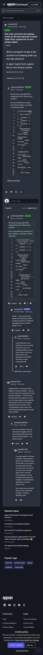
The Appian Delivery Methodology (16, 546)
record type (19, 567)
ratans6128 (12, 24)
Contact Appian (8, 627)
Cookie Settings (28, 627)
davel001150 (15, 381)
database (8, 567)
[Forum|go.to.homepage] (14, 4)
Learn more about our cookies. (27, 640)
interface (8, 563)
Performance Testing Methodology (16, 524)
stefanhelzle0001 (17, 87)
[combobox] (21, 10)
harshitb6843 (23, 336)
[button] (4, 5)
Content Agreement (9, 623)
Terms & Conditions (30, 619)
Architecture (8, 520)
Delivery (7, 548)
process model (20, 563)
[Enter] (3, 10)
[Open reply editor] (21, 201)
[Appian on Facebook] (19, 605)
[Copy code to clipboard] (30, 112)
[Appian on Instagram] (14, 605)
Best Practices (9, 542)
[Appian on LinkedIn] (5, 605)
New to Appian (8, 18)
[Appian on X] (24, 605)
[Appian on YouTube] (9, 605)
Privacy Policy (28, 623)
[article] (21, 259)
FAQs (4, 619)
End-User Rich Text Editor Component (18, 530)
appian (29, 563)
